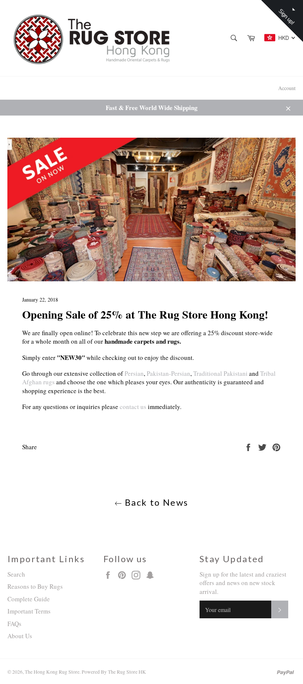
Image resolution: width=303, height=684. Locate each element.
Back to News (155, 502)
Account (287, 88)
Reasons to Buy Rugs (35, 586)
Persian (134, 373)
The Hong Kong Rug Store (52, 671)
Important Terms (29, 611)
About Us (19, 636)
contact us (134, 406)
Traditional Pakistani (220, 373)
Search (16, 574)
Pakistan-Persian (168, 373)
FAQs (14, 623)
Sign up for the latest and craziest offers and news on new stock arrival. (243, 583)
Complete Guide (28, 599)
